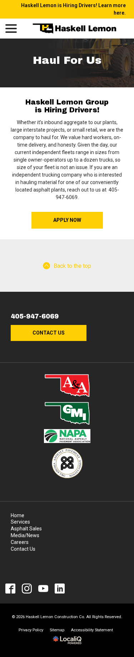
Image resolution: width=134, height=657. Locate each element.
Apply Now (67, 220)
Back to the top (72, 266)
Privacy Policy (31, 630)
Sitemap (57, 630)
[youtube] (43, 588)
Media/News (25, 535)
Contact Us (49, 333)
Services (20, 522)
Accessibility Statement (92, 630)
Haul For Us (67, 60)
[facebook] (10, 588)
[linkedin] (60, 588)
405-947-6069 (35, 316)
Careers (20, 542)
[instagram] (27, 588)
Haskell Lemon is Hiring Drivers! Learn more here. (73, 9)
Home (17, 515)
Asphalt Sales (26, 528)
